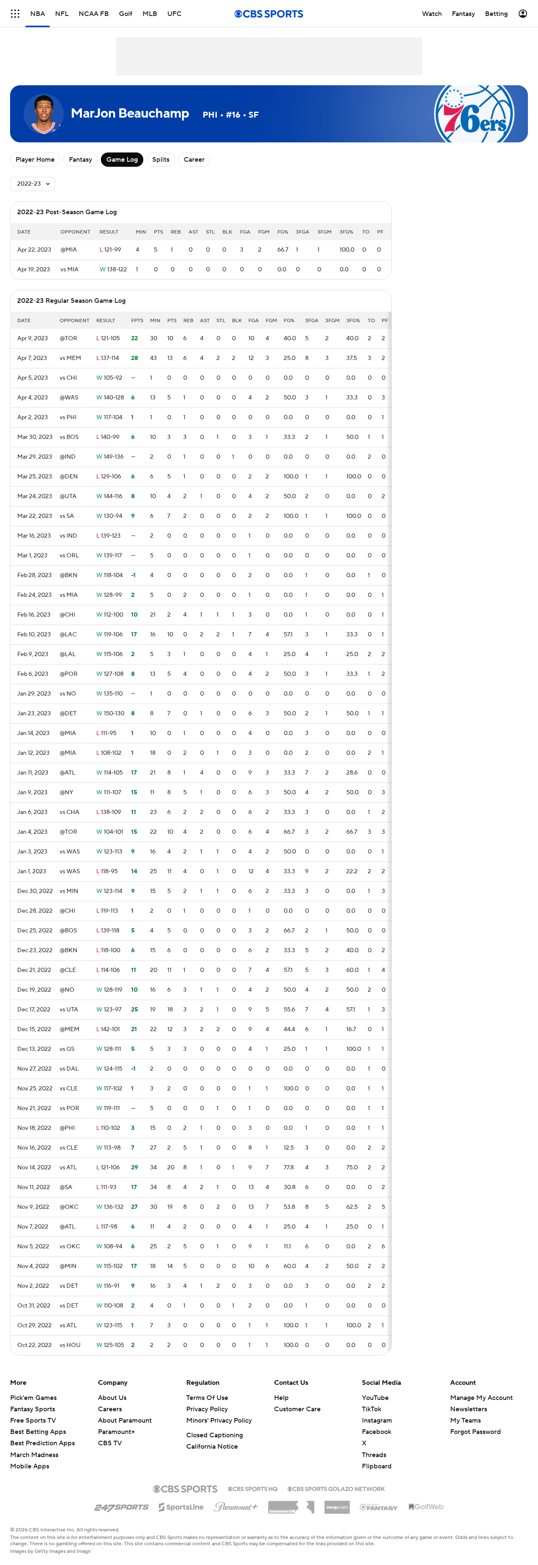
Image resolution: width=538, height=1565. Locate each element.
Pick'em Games (33, 1398)
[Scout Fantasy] (379, 1506)
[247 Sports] (121, 1506)
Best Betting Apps (38, 1432)
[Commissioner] (291, 1504)
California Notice (212, 1446)
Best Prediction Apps (42, 1443)
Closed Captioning (214, 1435)
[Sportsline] (181, 1506)
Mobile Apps (29, 1466)
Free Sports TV (33, 1420)
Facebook (376, 1432)
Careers (110, 1409)
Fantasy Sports (32, 1409)
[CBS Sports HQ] (252, 1488)
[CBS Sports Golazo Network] (336, 1488)
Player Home (35, 159)
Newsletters (468, 1409)
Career (194, 159)
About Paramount (125, 1420)
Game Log (122, 159)
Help (281, 1398)
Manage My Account (481, 1398)
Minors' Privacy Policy (219, 1420)
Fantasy (80, 159)
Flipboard (377, 1466)
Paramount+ (116, 1432)
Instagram (377, 1420)
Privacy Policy (207, 1409)
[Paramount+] (236, 1505)
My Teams (465, 1420)
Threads (374, 1455)
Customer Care (297, 1409)
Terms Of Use (207, 1398)
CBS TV (110, 1443)
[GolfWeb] (426, 1507)
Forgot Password (475, 1432)
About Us (112, 1398)
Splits (160, 159)
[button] (15, 13)
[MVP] (337, 1504)
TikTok (371, 1409)
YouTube (375, 1398)
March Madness (34, 1455)
